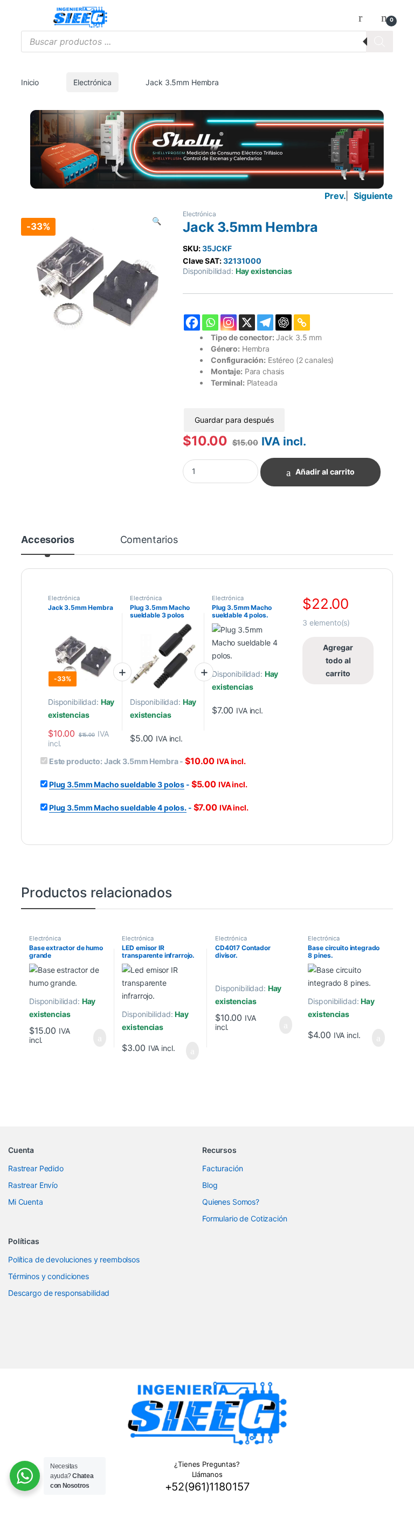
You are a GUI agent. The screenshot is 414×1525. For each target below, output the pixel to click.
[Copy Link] (302, 322)
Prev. (335, 195)
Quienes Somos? (230, 1201)
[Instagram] (228, 322)
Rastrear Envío (33, 1185)
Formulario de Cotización (244, 1218)
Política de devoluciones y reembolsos (74, 1259)
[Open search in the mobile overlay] (207, 41)
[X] (247, 322)
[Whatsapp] (210, 322)
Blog (209, 1185)
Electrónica (92, 82)
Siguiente (373, 195)
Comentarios (149, 540)
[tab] (47, 544)
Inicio (30, 82)
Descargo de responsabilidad (58, 1292)
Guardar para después (234, 419)
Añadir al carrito (325, 471)
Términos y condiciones (48, 1276)
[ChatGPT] (283, 322)
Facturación (222, 1168)
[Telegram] (265, 322)
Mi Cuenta (25, 1201)
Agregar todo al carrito (338, 660)
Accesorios (47, 540)
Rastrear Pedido (36, 1168)
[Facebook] (192, 322)
